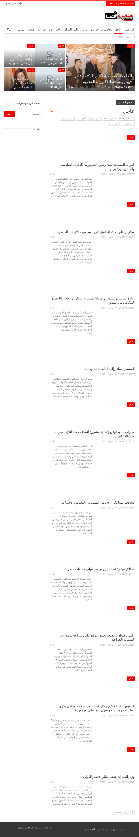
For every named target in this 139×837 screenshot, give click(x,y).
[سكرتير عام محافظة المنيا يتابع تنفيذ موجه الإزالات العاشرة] (116, 214)
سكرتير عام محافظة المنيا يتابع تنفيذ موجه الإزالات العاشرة (96, 232)
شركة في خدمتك (25, 827)
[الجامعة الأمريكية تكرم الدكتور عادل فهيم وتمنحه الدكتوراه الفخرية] (100, 67)
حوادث (94, 29)
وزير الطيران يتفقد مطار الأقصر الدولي (109, 777)
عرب (85, 29)
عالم (77, 29)
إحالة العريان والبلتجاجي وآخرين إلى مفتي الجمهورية (20, 59)
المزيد (21, 29)
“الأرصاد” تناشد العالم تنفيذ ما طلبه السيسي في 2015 (51, 59)
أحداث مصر (90, 829)
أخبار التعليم (81, 118)
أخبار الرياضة (128, 124)
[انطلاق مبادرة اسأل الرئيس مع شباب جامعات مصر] (116, 552)
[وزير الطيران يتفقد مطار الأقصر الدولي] (116, 759)
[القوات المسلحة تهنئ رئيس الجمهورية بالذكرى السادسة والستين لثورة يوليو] (116, 147)
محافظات (107, 29)
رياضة (58, 29)
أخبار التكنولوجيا (67, 118)
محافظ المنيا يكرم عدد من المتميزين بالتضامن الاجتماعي (97, 502)
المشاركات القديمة (124, 812)
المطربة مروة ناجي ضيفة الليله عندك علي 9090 (51, 83)
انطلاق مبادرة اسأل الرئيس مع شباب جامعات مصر (101, 569)
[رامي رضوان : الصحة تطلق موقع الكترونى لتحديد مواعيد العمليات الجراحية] (116, 618)
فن (51, 29)
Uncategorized (125, 118)
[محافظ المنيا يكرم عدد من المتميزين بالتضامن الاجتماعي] (116, 485)
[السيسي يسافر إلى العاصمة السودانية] (116, 351)
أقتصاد (31, 29)
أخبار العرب (115, 124)
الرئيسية (129, 29)
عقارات (42, 29)
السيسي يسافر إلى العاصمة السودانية (110, 369)
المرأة (68, 29)
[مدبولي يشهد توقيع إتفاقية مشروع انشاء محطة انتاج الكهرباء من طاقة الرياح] (116, 414)
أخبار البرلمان (95, 118)
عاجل (118, 29)
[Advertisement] (23, 154)
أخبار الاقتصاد (109, 118)
